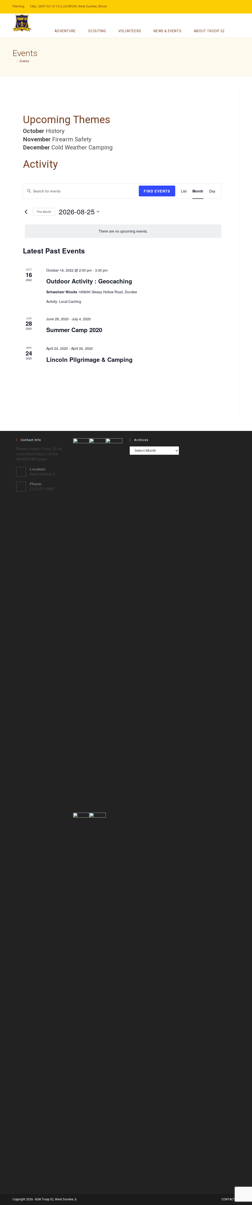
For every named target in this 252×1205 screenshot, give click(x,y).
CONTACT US (230, 1199)
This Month (43, 211)
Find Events (157, 191)
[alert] (123, 231)
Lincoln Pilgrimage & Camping (89, 359)
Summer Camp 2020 (74, 329)
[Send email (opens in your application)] (225, 6)
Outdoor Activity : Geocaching (89, 281)
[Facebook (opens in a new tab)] (220, 6)
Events (24, 61)
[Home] (14, 61)
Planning (18, 6)
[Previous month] (26, 212)
